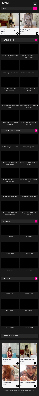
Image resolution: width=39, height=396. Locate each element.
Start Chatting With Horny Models (8, 30)
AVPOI (5, 3)
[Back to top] (33, 390)
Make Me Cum (7, 359)
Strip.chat (3, 33)
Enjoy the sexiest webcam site (27, 383)
